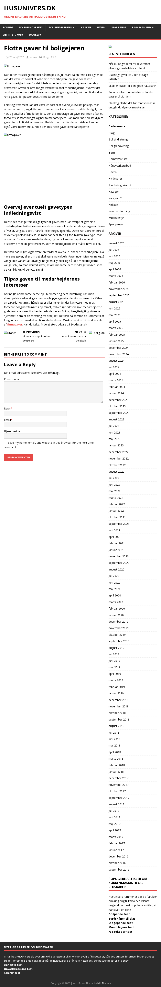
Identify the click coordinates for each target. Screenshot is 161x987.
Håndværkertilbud (120, 165)
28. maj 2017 (16, 57)
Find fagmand (141, 27)
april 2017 (115, 830)
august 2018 (116, 726)
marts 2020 (116, 602)
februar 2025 (117, 334)
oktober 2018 (117, 713)
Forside (8, 27)
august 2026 (116, 243)
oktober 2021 (117, 517)
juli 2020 (114, 576)
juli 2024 (114, 367)
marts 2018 (116, 758)
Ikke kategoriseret (120, 185)
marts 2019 (116, 680)
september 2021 (119, 524)
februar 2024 (117, 387)
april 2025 (115, 321)
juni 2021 (114, 530)
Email (7, 420)
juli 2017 (114, 811)
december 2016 (118, 856)
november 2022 (119, 458)
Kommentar (11, 379)
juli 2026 (114, 250)
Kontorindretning (119, 211)
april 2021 (115, 537)
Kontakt (35, 35)
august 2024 (116, 360)
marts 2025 (116, 328)
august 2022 (116, 471)
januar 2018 (116, 771)
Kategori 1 (115, 191)
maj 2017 (115, 824)
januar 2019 (116, 693)
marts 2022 (116, 498)
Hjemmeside (12, 431)
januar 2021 (116, 550)
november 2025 (119, 289)
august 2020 (116, 569)
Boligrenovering (31, 27)
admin (33, 57)
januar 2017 (116, 850)
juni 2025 (114, 308)
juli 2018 (114, 732)
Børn (112, 152)
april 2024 (115, 373)
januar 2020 (116, 615)
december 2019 (118, 621)
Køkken (86, 27)
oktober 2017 (117, 791)
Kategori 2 (115, 198)
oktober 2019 (117, 635)
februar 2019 (117, 687)
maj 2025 (115, 315)
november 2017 (119, 785)
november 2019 (119, 628)
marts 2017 (116, 837)
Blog (45, 57)
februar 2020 (117, 608)
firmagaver (14, 324)
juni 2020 (114, 582)
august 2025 (116, 302)
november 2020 (119, 556)
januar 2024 (116, 393)
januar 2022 (116, 510)
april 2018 (115, 752)
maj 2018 (115, 745)
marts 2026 (116, 276)
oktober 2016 (117, 863)
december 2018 (118, 700)
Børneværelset (118, 159)
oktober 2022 (117, 465)
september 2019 (119, 641)
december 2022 (118, 452)
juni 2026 (114, 256)
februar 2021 (117, 543)
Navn (7, 408)
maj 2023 (115, 439)
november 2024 (119, 354)
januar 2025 (116, 341)
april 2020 (115, 595)
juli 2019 (114, 654)
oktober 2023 (117, 406)
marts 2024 (116, 380)
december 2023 (118, 400)
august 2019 (116, 648)
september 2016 (119, 869)
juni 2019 (114, 660)
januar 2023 (116, 445)
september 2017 (119, 798)
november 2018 (119, 706)
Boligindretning (60, 27)
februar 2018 (117, 765)
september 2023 (119, 413)
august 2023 (116, 419)
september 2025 (119, 295)
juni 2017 (114, 817)
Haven (101, 27)
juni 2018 (114, 739)
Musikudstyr (116, 218)
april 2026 (115, 269)
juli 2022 (114, 478)
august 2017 (116, 804)
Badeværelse (117, 126)
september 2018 (119, 719)
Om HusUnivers (13, 35)
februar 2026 (117, 282)
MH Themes (104, 983)
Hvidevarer (115, 178)
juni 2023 (114, 432)
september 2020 (119, 563)
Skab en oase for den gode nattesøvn (132, 86)
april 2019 (115, 674)
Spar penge (118, 27)
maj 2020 (115, 589)
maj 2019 (115, 667)
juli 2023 (114, 426)
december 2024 (118, 348)
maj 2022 (115, 491)
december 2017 (118, 778)
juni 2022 (114, 484)
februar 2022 (117, 504)
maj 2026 (115, 263)
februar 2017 (117, 843)
